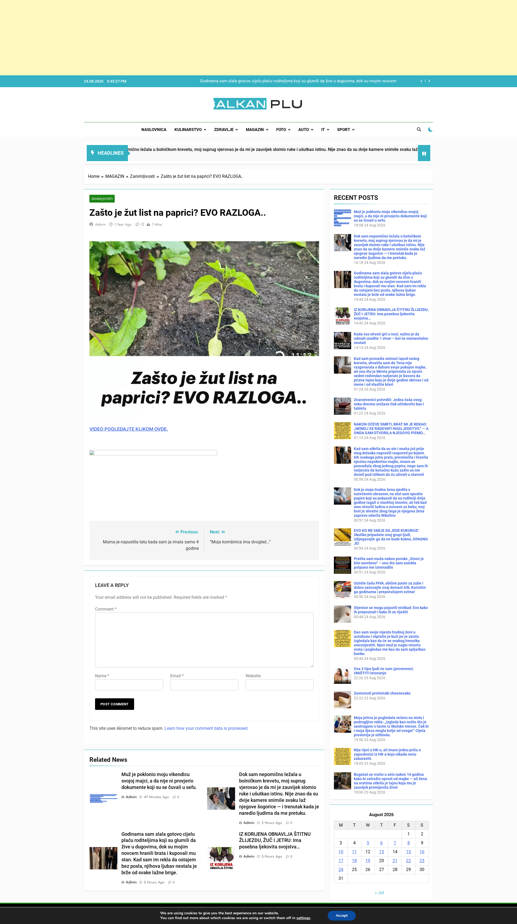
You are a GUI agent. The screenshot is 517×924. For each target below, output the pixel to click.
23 (422, 860)
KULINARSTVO (188, 129)
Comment (106, 609)
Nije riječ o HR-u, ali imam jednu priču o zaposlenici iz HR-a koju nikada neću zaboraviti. (387, 754)
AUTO (303, 129)
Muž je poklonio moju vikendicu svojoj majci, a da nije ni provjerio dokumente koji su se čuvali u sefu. (159, 781)
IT (323, 129)
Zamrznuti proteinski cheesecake (382, 693)
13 (381, 851)
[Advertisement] (161, 37)
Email (177, 675)
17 (340, 860)
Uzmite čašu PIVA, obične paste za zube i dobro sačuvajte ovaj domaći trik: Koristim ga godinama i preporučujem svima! (390, 587)
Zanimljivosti (102, 198)
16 (422, 851)
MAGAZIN (255, 129)
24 (340, 869)
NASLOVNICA (153, 129)
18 (354, 860)
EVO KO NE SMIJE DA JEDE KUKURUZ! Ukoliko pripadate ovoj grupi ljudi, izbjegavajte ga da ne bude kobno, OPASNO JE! (391, 537)
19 (367, 860)
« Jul (379, 892)
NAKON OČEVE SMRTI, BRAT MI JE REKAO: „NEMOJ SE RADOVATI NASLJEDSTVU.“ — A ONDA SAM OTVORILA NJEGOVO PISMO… (391, 428)
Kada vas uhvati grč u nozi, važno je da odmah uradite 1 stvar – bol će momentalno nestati (391, 338)
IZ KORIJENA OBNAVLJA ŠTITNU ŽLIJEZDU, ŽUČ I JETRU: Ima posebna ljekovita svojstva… (314, 81)
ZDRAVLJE (223, 129)
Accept (342, 915)
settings (303, 918)
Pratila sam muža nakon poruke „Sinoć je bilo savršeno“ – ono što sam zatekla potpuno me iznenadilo (389, 563)
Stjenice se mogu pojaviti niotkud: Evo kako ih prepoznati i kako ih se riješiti (391, 610)
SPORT (343, 129)
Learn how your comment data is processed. (207, 728)
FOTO (281, 129)
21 (395, 860)
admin (100, 224)
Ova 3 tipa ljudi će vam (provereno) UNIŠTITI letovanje (383, 671)
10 (340, 851)
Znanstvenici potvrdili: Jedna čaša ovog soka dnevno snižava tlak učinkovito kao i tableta (389, 404)
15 (408, 851)
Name (102, 675)
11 (354, 851)
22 (408, 860)
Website (253, 675)
